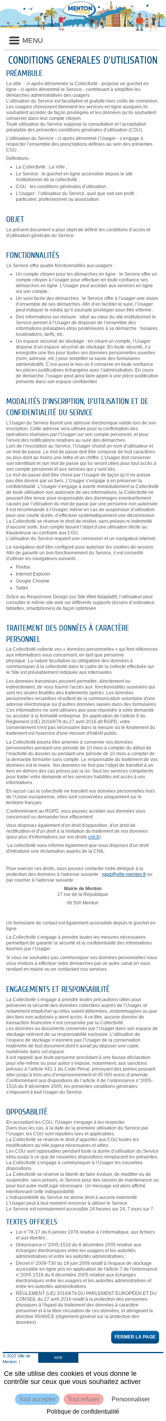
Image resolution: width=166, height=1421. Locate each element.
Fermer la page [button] (135, 1337)
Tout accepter (37, 1399)
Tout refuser (84, 1399)
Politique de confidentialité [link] (83, 1411)
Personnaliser (131, 1399)
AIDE (58, 1358)
